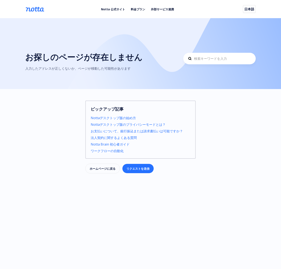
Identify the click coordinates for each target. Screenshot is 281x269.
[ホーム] (34, 9)
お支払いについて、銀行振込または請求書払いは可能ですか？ (137, 131)
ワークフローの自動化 (107, 151)
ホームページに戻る (103, 168)
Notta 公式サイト (113, 9)
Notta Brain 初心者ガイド (110, 144)
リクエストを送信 (138, 168)
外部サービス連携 (162, 9)
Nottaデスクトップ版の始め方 (113, 118)
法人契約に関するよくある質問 (114, 137)
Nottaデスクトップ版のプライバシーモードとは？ (128, 124)
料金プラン (138, 9)
